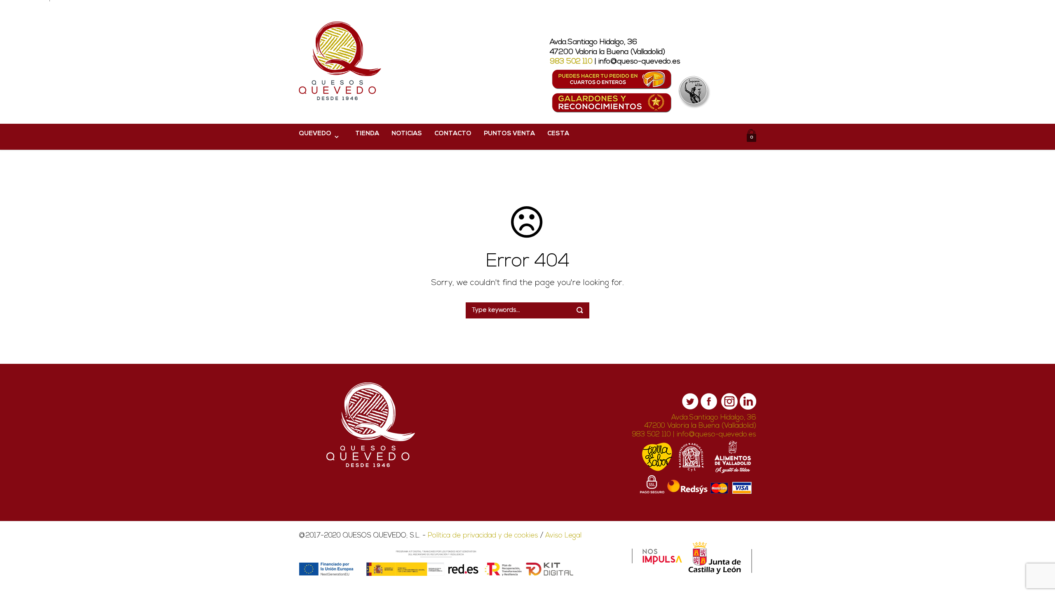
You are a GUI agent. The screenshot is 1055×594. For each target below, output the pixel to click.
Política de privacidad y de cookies (483, 535)
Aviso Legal (563, 535)
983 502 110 (571, 62)
